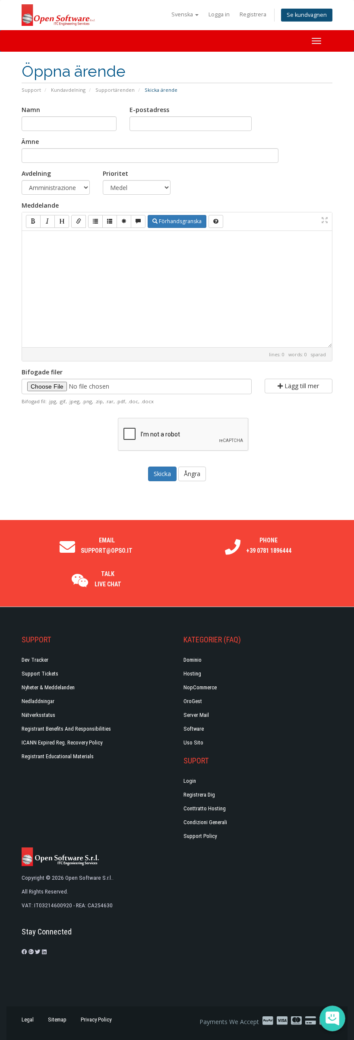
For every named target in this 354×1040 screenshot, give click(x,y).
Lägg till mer (301, 386)
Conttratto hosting (204, 808)
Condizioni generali (205, 822)
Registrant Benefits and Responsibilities (66, 729)
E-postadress (149, 110)
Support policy (200, 836)
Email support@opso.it (107, 545)
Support (31, 90)
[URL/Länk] (78, 221)
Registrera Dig (199, 794)
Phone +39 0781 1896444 (268, 545)
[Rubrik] (61, 221)
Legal (28, 1019)
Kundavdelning (68, 90)
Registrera (253, 14)
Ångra (192, 474)
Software (193, 729)
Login (189, 781)
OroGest (192, 701)
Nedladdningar (38, 701)
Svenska (182, 14)
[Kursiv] (47, 221)
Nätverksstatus (38, 715)
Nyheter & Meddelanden (48, 687)
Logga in (219, 14)
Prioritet (115, 173)
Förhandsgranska (180, 221)
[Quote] (138, 221)
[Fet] (33, 221)
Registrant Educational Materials (58, 756)
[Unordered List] (95, 221)
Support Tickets (40, 673)
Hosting (192, 673)
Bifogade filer (42, 372)
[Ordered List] (109, 221)
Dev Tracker (35, 660)
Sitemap (57, 1019)
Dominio (192, 660)
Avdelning (36, 173)
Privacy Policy (96, 1019)
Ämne (30, 141)
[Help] (216, 221)
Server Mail (196, 715)
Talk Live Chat (108, 579)
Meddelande (40, 205)
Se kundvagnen (307, 15)
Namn (31, 110)
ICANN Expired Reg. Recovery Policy (62, 742)
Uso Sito (193, 742)
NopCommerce (200, 687)
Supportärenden (115, 90)
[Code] (124, 221)
